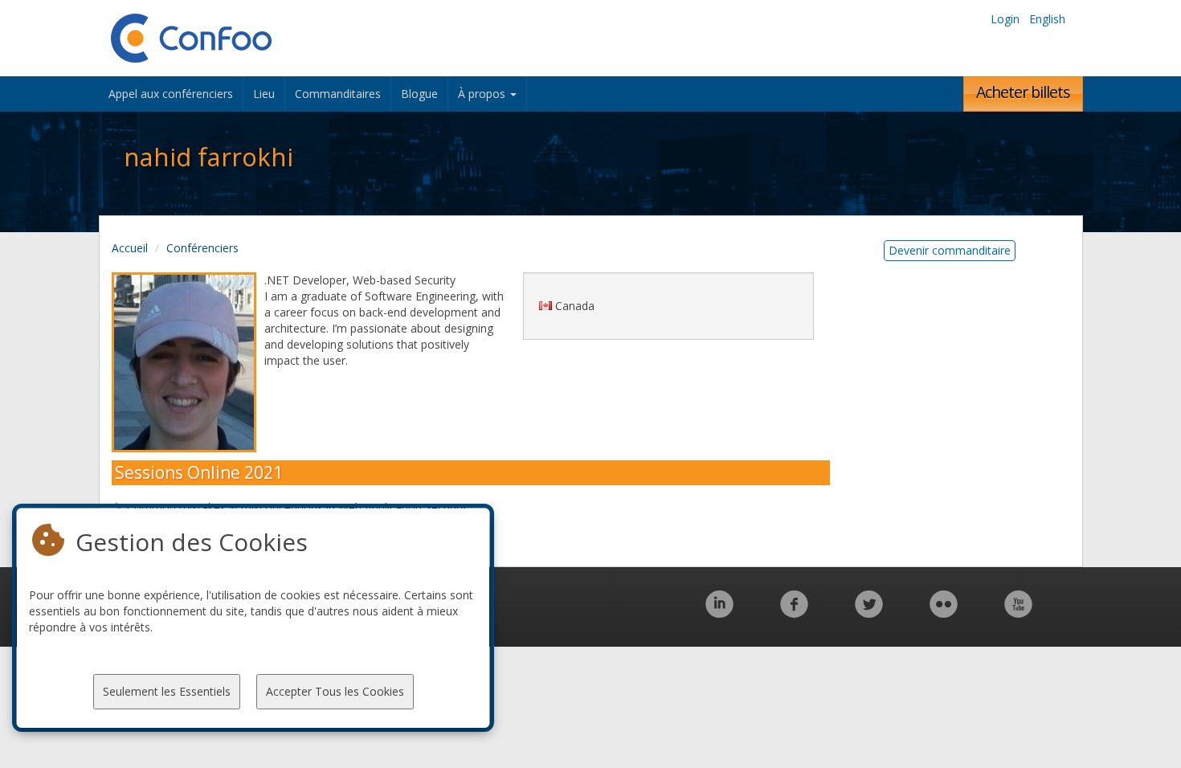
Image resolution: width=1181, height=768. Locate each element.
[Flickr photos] (943, 612)
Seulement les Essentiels (167, 691)
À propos (483, 93)
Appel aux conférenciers (170, 93)
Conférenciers (202, 247)
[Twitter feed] (869, 612)
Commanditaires (338, 93)
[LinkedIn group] (719, 612)
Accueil (130, 247)
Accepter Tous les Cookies (335, 691)
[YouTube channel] (1018, 612)
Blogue (419, 93)
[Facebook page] (794, 612)
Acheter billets (1023, 92)
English (1047, 19)
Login (1005, 19)
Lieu (264, 93)
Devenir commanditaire (950, 250)
